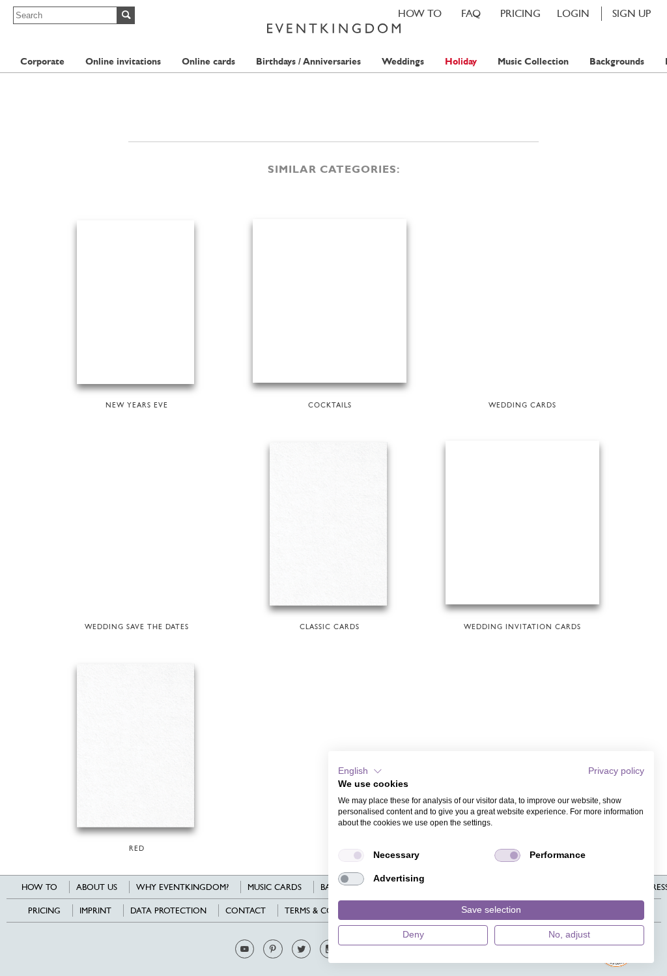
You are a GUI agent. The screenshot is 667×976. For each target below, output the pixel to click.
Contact (245, 910)
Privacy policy (616, 771)
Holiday (461, 61)
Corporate (42, 61)
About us (96, 887)
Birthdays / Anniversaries (308, 61)
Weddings (403, 61)
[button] (360, 771)
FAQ (471, 13)
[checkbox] (351, 855)
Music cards (275, 887)
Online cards (208, 61)
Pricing (520, 13)
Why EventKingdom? (182, 887)
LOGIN (573, 13)
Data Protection (168, 910)
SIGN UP (631, 13)
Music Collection (533, 61)
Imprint (95, 910)
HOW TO (420, 13)
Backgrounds (616, 61)
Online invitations (123, 61)
